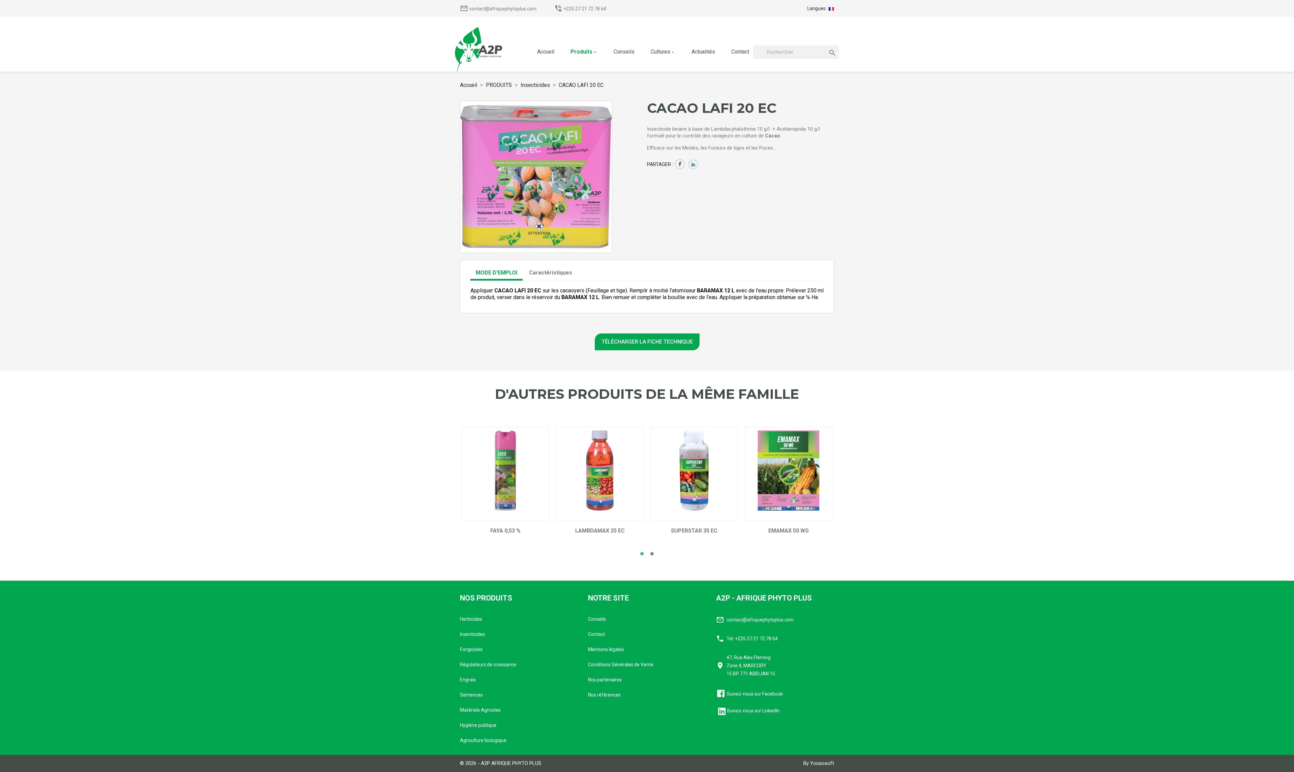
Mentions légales (606, 649)
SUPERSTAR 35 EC (694, 531)
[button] (642, 553)
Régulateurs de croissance (488, 664)
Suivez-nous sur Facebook (755, 694)
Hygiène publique (478, 725)
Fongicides (471, 649)
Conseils (597, 619)
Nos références (604, 695)
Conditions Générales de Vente (620, 664)
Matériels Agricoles (480, 710)
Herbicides (471, 619)
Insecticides (472, 634)
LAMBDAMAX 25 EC (600, 531)
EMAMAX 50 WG (788, 531)
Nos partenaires (605, 679)
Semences (471, 695)
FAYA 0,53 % (505, 531)
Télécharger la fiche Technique (647, 342)
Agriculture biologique (483, 740)
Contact (596, 634)
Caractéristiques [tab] (550, 272)
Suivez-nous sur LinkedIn (753, 710)
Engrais (468, 679)
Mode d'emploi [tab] (496, 272)
